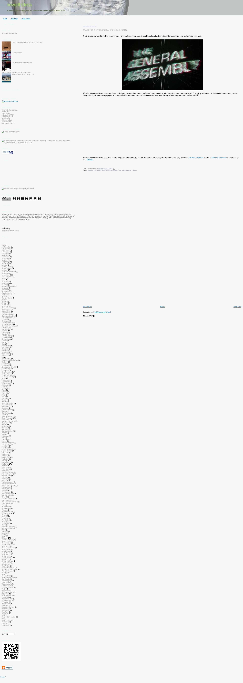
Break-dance (6, 309)
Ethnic (4, 378)
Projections (5, 523)
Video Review (6, 600)
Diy (3, 357)
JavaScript (5, 446)
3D (3, 245)
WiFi (3, 615)
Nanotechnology (7, 493)
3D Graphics (6, 248)
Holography (6, 429)
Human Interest (7, 431)
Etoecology (5, 380)
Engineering (6, 368)
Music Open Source (8, 485)
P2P (3, 505)
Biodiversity (6, 291)
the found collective (218, 157)
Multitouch (5, 479)
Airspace (5, 262)
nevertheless (19, 4)
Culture (4, 334)
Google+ (3, 677)
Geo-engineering (7, 403)
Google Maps (6, 413)
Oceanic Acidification (9, 498)
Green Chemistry (7, 416)
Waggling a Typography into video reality (105, 30)
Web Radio (5, 610)
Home (5, 18)
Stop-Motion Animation (9, 569)
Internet (4, 441)
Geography (5, 406)
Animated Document (9, 271)
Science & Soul (7, 120)
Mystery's (5, 490)
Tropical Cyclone (7, 587)
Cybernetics (6, 337)
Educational (6, 365)
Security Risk (6, 541)
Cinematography (7, 322)
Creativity (5, 332)
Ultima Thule (6, 112)
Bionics (4, 296)
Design (4, 349)
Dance (4, 342)
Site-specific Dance (8, 548)
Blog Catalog (6, 121)
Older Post (237, 307)
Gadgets (4, 398)
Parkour (4, 510)
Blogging (5, 304)
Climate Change (7, 324)
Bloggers (5, 303)
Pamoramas (6, 507)
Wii (3, 618)
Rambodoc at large (8, 123)
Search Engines (7, 539)
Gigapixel (5, 408)
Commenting (25, 18)
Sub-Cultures (6, 576)
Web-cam (5, 613)
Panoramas (6, 508)
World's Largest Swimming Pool (23, 74)
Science (4, 538)
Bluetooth (5, 306)
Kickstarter (5, 447)
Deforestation (6, 345)
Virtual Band (6, 604)
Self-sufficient (6, 543)
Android (4, 265)
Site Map (14, 18)
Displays (5, 355)
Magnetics (5, 454)
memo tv (90, 159)
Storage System (7, 571)
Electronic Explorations (9, 110)
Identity (4, 433)
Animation (5, 273)
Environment (6, 373)
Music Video (6, 487)
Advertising (5, 257)
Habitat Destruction (8, 421)
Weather (4, 609)
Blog (3, 299)
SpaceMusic (6, 118)
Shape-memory (7, 544)
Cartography (6, 313)
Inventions (5, 444)
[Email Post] (114, 168)
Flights (4, 393)
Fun (3, 396)
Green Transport (7, 418)
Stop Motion (6, 566)
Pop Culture (6, 520)
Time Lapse (6, 582)
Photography (6, 513)
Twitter (4, 589)
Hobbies (4, 428)
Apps (3, 280)
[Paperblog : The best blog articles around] (8, 154)
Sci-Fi (4, 536)
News (4, 497)
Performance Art (7, 512)
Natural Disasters (8, 495)
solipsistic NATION (8, 115)
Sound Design (7, 558)
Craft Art (4, 331)
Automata (5, 288)
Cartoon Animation (8, 314)
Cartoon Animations (8, 316)
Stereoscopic (6, 564)
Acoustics (5, 255)
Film (3, 390)
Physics (4, 515)
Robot (4, 530)
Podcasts (5, 516)
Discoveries (6, 354)
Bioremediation (7, 298)
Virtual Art (5, 602)
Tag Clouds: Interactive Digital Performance (16, 72)
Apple (4, 278)
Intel (3, 438)
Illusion (4, 434)
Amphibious (6, 263)
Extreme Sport (6, 383)
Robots (4, 531)
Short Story (5, 546)
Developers (6, 350)
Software (115, 170)
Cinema (4, 319)
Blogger (4, 301)
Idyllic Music (6, 113)
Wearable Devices (8, 607)
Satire (4, 535)
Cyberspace (6, 339)
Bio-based (5, 290)
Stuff (3, 574)
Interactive (5, 439)
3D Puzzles (5, 252)
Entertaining (97, 170)
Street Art (5, 572)
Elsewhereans (17, 52)
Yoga (3, 623)
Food (3, 395)
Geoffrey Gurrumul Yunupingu (22, 62)
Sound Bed (5, 556)
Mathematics (6, 462)
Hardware (5, 423)
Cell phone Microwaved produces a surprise (27, 42)
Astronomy (5, 283)
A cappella (5, 253)
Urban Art (5, 594)
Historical (5, 426)
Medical (4, 465)
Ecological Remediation (10, 360)
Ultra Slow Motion (8, 592)
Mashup (4, 461)
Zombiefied (5, 625)
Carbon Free (6, 311)
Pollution (5, 518)
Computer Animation (9, 326)
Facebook (5, 385)
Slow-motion (6, 549)
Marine (4, 456)
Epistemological (7, 377)
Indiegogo (5, 436)
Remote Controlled (8, 528)
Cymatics (5, 341)
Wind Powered (7, 620)
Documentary (6, 359)
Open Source (6, 500)
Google (4, 411)
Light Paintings (7, 451)
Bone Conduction (8, 308)
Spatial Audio (6, 562)
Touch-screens (7, 584)
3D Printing (5, 250)
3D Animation (6, 247)
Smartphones (6, 551)
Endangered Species (9, 367)
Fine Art (4, 391)
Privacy (4, 521)
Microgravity (6, 469)
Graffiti (4, 414)
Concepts (5, 327)
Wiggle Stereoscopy (8, 617)
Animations (5, 275)
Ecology (4, 362)
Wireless (5, 622)
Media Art (5, 464)
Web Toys (5, 612)
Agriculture (5, 258)
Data (3, 344)
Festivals (5, 388)
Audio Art (90, 170)
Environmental (7, 375)
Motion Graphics (7, 474)
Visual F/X (5, 605)
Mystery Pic (5, 488)
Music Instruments (8, 484)
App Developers (7, 276)
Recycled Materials (8, 526)
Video (135, 170)
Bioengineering (7, 293)
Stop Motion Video (8, 567)
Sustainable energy (8, 577)
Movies (4, 477)
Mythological (6, 492)
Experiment (5, 382)
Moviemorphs (6, 475)
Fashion (4, 387)
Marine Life (5, 457)
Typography (129, 170)
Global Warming (7, 410)
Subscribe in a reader (9, 34)
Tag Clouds (5, 579)
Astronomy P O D (7, 117)
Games (4, 400)
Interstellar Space (8, 442)
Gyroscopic (5, 419)
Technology (121, 170)
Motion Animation (107, 170)
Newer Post (87, 307)
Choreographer (7, 317)
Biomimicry (5, 294)
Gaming (4, 401)
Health (4, 424)
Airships (4, 260)
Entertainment (6, 372)
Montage (5, 470)
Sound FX (5, 559)
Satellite (4, 533)
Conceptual (6, 329)
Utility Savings (6, 595)
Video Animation (7, 599)
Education (5, 364)
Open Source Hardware (10, 502)
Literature (5, 452)
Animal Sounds (7, 268)
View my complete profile (10, 231)
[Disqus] (162, 206)
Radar (4, 525)
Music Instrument (7, 482)
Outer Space (6, 503)
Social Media (6, 553)
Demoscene (6, 347)
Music (4, 480)
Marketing (5, 459)
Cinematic (5, 321)
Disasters (5, 352)
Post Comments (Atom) (102, 312)
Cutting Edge (6, 336)
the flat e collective (196, 157)
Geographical (6, 405)
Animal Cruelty (7, 267)
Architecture (6, 281)
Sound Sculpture (7, 561)
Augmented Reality (8, 286)
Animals (4, 270)
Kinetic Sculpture (7, 449)
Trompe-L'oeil (6, 585)
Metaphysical (6, 467)
